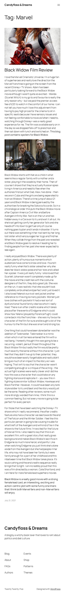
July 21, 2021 (10, 500)
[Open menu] (58, 5)
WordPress (55, 589)
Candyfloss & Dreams (18, 5)
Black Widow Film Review (29, 70)
